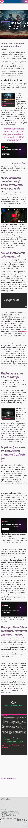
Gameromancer (24, 824)
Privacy (25, 826)
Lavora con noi (24, 823)
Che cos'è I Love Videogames (21, 822)
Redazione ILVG (14, 20)
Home (12, 18)
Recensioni (15, 18)
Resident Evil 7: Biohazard (8, 418)
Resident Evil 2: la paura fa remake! (14, 24)
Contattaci (25, 825)
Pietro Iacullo (15, 818)
